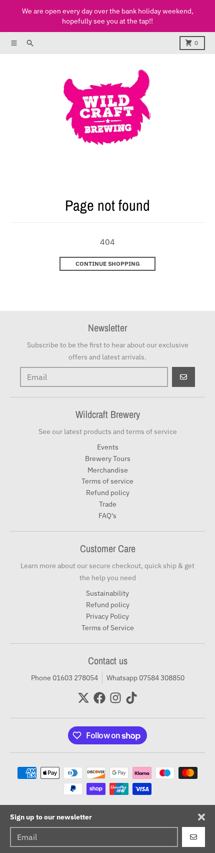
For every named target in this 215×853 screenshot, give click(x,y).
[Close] (201, 817)
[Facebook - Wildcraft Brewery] (100, 698)
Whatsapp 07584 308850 (145, 677)
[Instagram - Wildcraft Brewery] (116, 698)
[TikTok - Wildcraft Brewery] (132, 698)
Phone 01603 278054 (64, 677)
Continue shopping (108, 263)
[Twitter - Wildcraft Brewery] (84, 698)
